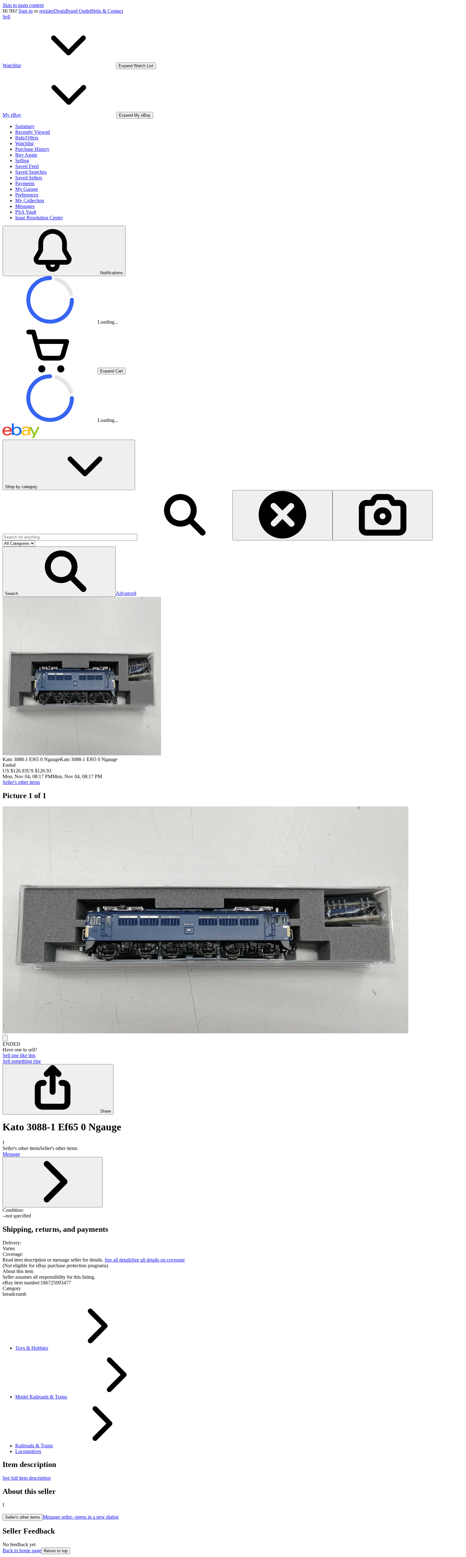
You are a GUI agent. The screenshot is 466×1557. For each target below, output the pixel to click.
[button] (59, 571)
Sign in (25, 11)
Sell (6, 16)
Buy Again (26, 155)
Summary (25, 126)
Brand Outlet (78, 11)
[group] (233, 920)
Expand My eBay (135, 115)
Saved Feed (27, 166)
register (46, 11)
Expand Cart (111, 371)
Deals (59, 11)
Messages (25, 206)
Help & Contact (107, 11)
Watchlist (24, 143)
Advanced (126, 593)
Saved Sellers (28, 177)
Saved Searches (31, 172)
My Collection (29, 200)
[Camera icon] (383, 515)
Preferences (26, 194)
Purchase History (32, 149)
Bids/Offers (26, 137)
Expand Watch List (136, 65)
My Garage (26, 189)
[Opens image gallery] (5, 1038)
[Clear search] (282, 515)
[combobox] (70, 537)
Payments (25, 183)
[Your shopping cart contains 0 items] (50, 370)
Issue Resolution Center (39, 217)
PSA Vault (25, 212)
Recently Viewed (32, 132)
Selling (22, 160)
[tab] (233, 1271)
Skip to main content (23, 5)
